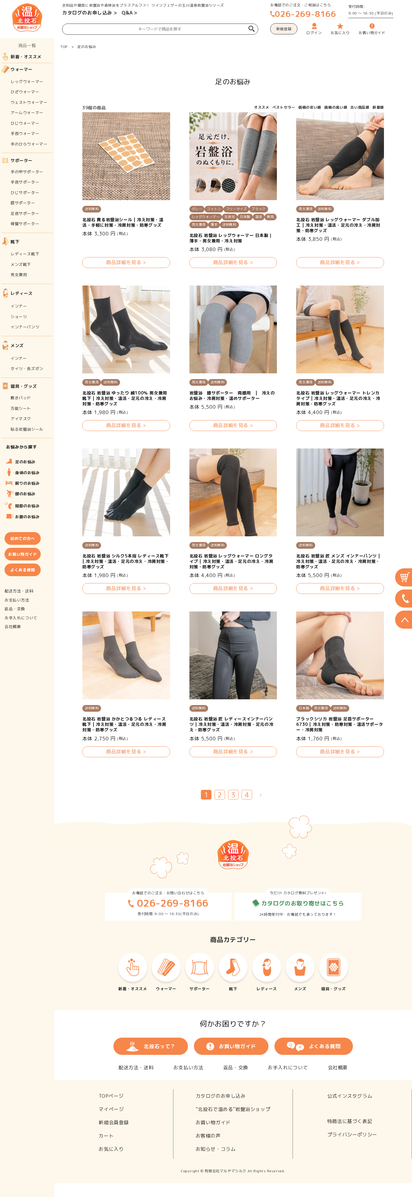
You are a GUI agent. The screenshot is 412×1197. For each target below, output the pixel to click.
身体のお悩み (27, 472)
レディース (22, 293)
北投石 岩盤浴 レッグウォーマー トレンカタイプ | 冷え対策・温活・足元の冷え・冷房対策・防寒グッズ (338, 398)
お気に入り (111, 1149)
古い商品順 (359, 107)
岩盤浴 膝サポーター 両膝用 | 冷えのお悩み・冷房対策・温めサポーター (232, 395)
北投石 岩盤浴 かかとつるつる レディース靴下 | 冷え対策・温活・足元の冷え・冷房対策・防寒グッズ (124, 724)
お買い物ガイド (237, 1046)
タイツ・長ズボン (27, 368)
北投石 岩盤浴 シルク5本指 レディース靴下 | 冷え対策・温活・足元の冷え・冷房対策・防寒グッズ (126, 561)
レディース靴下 (25, 254)
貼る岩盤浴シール (27, 429)
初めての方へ (22, 538)
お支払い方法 (188, 1067)
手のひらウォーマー (29, 144)
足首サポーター (25, 213)
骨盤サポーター (25, 223)
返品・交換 (235, 1067)
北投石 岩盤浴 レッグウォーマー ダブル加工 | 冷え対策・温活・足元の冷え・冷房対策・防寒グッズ (338, 225)
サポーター (22, 160)
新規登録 (283, 28)
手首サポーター (25, 182)
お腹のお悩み (27, 516)
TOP (64, 46)
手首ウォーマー (25, 133)
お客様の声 (208, 1135)
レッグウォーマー (27, 81)
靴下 (15, 241)
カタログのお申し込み (87, 12)
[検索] (252, 29)
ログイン (314, 32)
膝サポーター (23, 203)
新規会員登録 (114, 1122)
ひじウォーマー (25, 123)
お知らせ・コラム (216, 1149)
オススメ (261, 107)
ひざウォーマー (25, 91)
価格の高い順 (335, 107)
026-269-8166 (305, 14)
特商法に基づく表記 (349, 1121)
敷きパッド (21, 398)
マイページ (111, 1109)
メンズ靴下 (21, 264)
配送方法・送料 (136, 1067)
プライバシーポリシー (352, 1134)
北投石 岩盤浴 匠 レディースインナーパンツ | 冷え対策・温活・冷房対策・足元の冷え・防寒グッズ (231, 724)
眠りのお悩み (27, 483)
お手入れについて (288, 1067)
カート (106, 1135)
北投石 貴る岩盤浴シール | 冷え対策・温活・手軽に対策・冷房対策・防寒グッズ (122, 222)
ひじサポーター (25, 192)
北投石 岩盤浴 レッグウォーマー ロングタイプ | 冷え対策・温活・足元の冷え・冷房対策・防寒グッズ (231, 561)
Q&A (127, 12)
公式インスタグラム (349, 1096)
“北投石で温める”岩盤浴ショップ (233, 1109)
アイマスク (21, 418)
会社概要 (338, 1067)
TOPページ (111, 1096)
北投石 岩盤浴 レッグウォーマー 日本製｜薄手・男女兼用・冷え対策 (231, 238)
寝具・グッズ (24, 386)
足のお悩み (86, 46)
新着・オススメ (26, 56)
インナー (19, 306)
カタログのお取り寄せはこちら (301, 903)
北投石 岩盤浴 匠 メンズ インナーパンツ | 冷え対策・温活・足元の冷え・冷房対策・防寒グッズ (338, 561)
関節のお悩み (27, 506)
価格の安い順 (309, 107)
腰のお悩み (25, 493)
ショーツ (19, 316)
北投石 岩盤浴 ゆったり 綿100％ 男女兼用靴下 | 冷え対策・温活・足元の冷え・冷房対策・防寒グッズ (124, 398)
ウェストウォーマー (29, 102)
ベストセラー (283, 107)
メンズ (17, 345)
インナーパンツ (25, 327)
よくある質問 (325, 1046)
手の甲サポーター (27, 171)
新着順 (378, 107)
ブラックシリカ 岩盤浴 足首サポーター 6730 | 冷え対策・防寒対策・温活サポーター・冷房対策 (339, 724)
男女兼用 (19, 274)
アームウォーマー (27, 112)
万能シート (21, 408)
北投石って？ (160, 1046)
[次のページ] (260, 795)
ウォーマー (22, 69)
